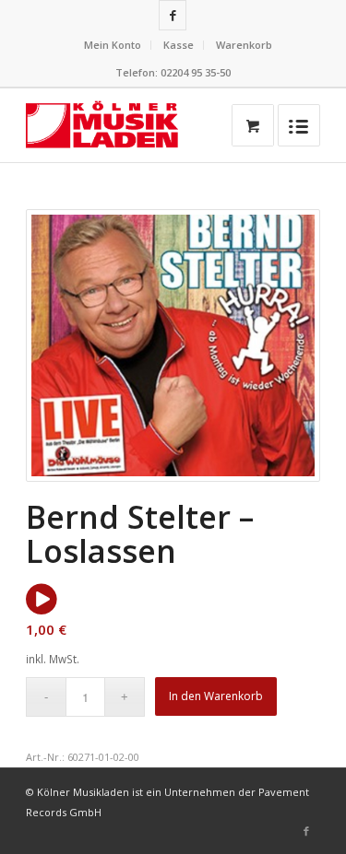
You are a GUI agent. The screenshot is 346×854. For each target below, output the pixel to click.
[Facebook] (172, 15)
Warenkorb (244, 45)
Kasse (178, 45)
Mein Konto (112, 45)
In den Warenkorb (216, 696)
